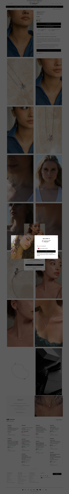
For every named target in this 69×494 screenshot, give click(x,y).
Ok (46, 251)
